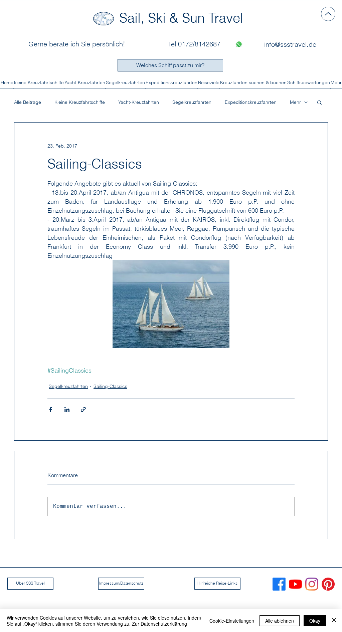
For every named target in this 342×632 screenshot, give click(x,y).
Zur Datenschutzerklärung (159, 623)
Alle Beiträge (27, 102)
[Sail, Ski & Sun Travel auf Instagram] (311, 584)
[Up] (328, 14)
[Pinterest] (328, 584)
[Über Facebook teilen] (50, 409)
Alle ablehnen (279, 620)
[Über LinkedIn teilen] (67, 409)
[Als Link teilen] (83, 409)
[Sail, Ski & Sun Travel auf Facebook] (279, 584)
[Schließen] (334, 621)
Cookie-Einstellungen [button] (231, 620)
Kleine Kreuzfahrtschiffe (79, 102)
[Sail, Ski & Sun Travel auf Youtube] (295, 584)
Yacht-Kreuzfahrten (138, 102)
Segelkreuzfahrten (191, 102)
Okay (314, 620)
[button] (319, 102)
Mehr (295, 102)
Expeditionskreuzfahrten (251, 102)
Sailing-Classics (110, 386)
